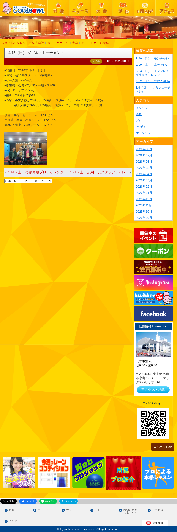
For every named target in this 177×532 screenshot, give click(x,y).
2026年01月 (144, 192)
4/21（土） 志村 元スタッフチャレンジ (101, 172)
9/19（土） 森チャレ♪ (152, 64)
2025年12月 (144, 199)
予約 (97, 510)
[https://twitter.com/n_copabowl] (153, 298)
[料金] (58, 8)
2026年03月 (144, 180)
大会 (69, 510)
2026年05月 (144, 168)
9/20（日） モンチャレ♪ (153, 58)
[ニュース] (80, 8)
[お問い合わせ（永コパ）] (144, 8)
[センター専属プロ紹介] (123, 473)
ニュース (43, 510)
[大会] (101, 8)
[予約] (123, 8)
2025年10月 (144, 211)
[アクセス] (166, 8)
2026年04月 (144, 174)
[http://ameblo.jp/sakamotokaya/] (19, 473)
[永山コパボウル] (23, 8)
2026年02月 (144, 186)
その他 (140, 126)
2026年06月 (144, 161)
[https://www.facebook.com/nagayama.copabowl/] (153, 313)
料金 (11, 510)
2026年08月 (144, 149)
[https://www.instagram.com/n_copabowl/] (153, 282)
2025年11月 (144, 205)
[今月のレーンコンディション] (53, 473)
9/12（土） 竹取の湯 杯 (153, 81)
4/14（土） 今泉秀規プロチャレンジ (35, 172)
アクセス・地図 (153, 389)
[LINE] (153, 251)
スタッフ (142, 108)
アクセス (157, 510)
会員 (139, 114)
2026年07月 (144, 155)
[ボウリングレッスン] (158, 473)
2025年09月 (144, 217)
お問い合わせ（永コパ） (131, 511)
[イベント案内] (153, 235)
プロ (139, 120)
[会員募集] (153, 267)
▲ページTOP (162, 446)
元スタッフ (143, 133)
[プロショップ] (88, 473)
